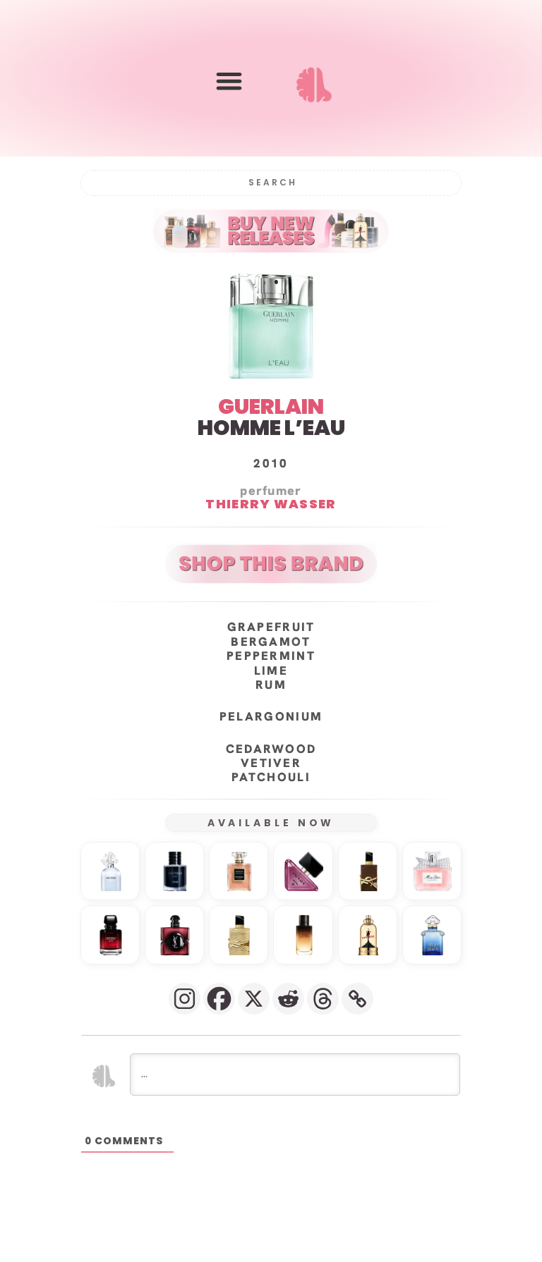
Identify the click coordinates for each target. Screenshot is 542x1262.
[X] (254, 999)
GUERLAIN (271, 406)
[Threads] (323, 999)
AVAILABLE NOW (271, 823)
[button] (229, 81)
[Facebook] (219, 999)
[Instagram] (184, 999)
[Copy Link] (357, 999)
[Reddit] (288, 999)
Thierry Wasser (270, 504)
